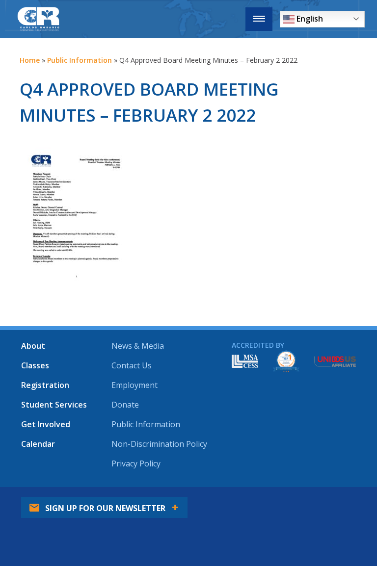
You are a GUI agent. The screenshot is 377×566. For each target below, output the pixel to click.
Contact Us (131, 365)
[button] (258, 19)
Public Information (79, 60)
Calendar (38, 443)
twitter (258, 556)
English (309, 18)
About (33, 345)
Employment (134, 385)
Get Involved (45, 424)
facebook (228, 556)
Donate (125, 404)
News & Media (137, 345)
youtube (289, 556)
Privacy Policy (136, 463)
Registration (45, 385)
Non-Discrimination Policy (159, 443)
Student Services (54, 404)
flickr (320, 556)
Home (30, 60)
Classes (35, 365)
